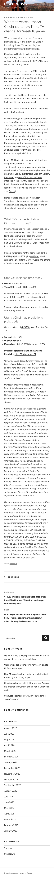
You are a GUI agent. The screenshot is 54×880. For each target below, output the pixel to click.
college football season (15, 61)
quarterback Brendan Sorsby (35, 174)
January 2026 (10, 762)
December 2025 (12, 768)
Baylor (12, 191)
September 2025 (12, 785)
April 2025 (9, 814)
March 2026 (10, 751)
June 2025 (9, 802)
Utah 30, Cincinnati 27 (25, 354)
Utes (10, 95)
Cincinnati (9, 177)
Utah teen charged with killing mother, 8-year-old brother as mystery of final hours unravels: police (26, 687)
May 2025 (9, 808)
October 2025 (11, 779)
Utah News (15, 4)
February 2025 (11, 825)
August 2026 (10, 728)
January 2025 (10, 831)
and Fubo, (34, 256)
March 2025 (10, 819)
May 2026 (9, 739)
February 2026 (11, 757)
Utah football (10, 54)
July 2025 (9, 796)
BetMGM (25, 327)
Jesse (30, 18)
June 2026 (9, 734)
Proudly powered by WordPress (18, 873)
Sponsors (13, 577)
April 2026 (9, 745)
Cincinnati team (12, 78)
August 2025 (10, 791)
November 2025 (12, 774)
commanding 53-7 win (35, 118)
